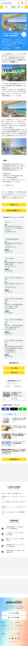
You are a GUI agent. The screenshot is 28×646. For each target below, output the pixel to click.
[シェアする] (5, 409)
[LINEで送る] (22, 409)
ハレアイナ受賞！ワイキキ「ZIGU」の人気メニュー (14, 502)
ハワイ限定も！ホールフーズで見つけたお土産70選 (15, 533)
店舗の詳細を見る (14, 363)
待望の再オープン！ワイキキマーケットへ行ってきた (14, 497)
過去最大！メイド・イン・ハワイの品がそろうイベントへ (14, 507)
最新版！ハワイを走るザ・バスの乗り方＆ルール (15, 539)
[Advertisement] (9, 586)
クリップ (24, 35)
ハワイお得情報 (16, 47)
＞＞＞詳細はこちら (8, 185)
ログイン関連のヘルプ (19, 625)
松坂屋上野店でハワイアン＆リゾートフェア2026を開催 (15, 545)
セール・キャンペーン (13, 383)
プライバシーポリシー (19, 628)
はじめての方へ (17, 622)
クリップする (14, 398)
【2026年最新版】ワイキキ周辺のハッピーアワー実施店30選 (15, 527)
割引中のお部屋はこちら (14, 210)
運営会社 (3, 622)
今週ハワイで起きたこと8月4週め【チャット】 (13, 493)
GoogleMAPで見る (10, 231)
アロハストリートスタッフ (6, 629)
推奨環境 (3, 633)
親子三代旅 (18, 386)
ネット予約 (14, 368)
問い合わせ (14, 372)
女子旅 (8, 386)
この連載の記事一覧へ (14, 459)
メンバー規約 (17, 633)
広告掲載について (5, 625)
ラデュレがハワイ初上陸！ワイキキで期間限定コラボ (14, 512)
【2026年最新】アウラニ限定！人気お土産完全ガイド (15, 551)
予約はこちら (14, 204)
